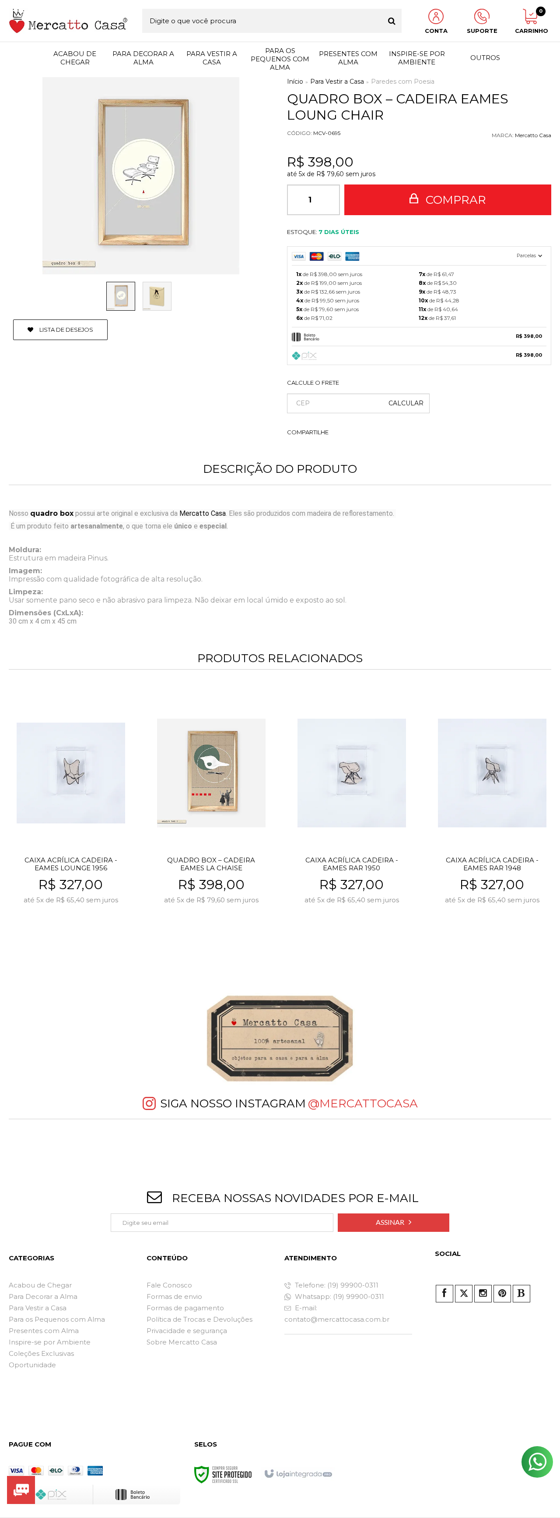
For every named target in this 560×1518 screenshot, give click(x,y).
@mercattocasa (363, 1103)
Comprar (454, 200)
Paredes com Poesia (402, 81)
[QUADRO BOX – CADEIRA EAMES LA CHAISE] (211, 822)
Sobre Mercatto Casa (182, 1342)
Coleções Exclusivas (41, 1353)
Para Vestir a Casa (337, 81)
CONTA (436, 30)
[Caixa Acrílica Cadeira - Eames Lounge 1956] (71, 822)
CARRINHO (530, 21)
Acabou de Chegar (40, 1285)
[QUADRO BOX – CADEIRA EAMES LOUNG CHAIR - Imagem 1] (120, 296)
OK (406, 403)
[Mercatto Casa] (68, 20)
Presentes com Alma (44, 1330)
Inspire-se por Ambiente (50, 1342)
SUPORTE (482, 30)
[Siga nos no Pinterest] (502, 1293)
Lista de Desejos (65, 329)
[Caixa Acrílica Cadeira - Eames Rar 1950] (351, 822)
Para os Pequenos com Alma (57, 1319)
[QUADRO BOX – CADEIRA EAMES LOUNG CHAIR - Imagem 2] (157, 296)
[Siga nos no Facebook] (444, 1293)
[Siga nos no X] (463, 1293)
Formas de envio (174, 1296)
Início (295, 81)
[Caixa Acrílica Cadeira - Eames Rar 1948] (492, 822)
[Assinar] (393, 1222)
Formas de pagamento (185, 1308)
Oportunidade (32, 1365)
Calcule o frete (313, 382)
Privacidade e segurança (187, 1330)
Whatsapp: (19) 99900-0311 (338, 1296)
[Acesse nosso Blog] (521, 1293)
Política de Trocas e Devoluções (199, 1319)
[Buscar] (392, 21)
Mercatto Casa (533, 135)
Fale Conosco (169, 1285)
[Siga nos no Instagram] (483, 1293)
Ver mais (90, 939)
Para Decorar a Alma (43, 1296)
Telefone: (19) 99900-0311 (335, 1285)
